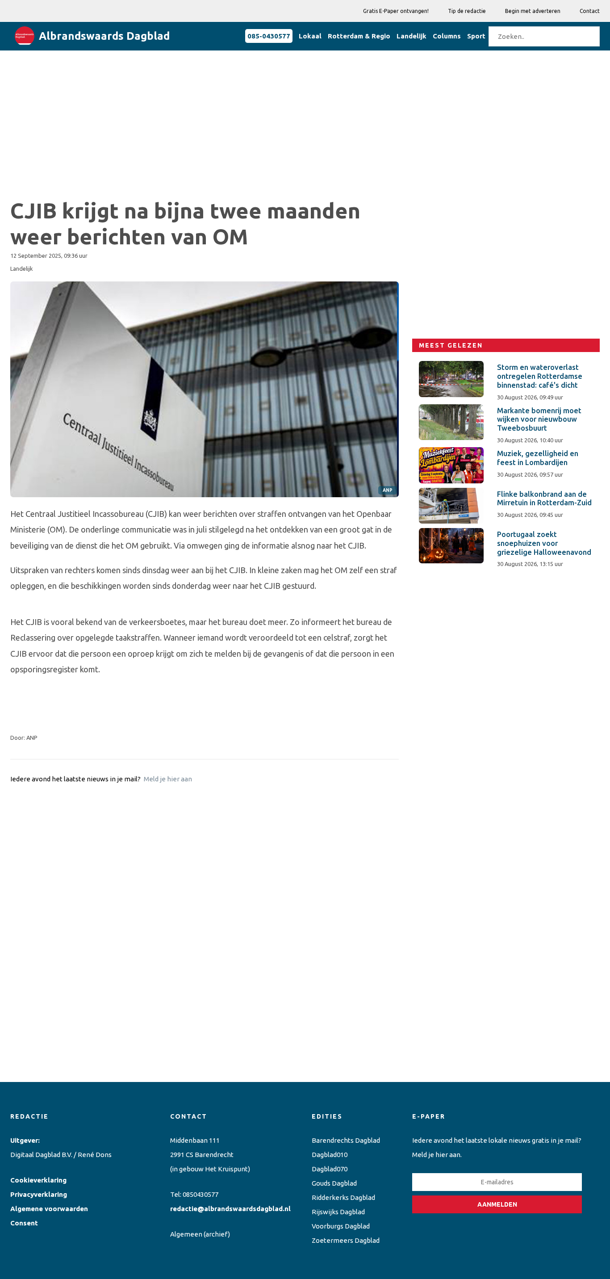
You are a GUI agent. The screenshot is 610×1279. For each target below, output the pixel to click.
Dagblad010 (329, 1154)
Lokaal (310, 36)
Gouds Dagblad (334, 1183)
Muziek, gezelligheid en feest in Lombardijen (537, 457)
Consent (24, 1223)
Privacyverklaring (38, 1194)
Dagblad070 (329, 1169)
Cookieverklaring (38, 1180)
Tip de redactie (467, 11)
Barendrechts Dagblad (346, 1140)
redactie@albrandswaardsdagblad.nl (230, 1208)
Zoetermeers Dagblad (346, 1240)
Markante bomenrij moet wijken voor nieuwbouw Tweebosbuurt (539, 419)
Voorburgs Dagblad (341, 1226)
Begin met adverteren (532, 11)
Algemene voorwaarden (49, 1208)
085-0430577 (268, 36)
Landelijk (411, 36)
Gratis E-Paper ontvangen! (396, 11)
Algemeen (186, 1234)
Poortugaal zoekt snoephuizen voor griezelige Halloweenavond (544, 543)
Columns (447, 36)
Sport (476, 36)
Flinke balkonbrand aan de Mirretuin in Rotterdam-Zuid (544, 498)
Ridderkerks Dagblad (343, 1197)
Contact (590, 11)
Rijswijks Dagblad (338, 1212)
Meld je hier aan (168, 779)
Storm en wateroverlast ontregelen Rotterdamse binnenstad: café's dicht (539, 376)
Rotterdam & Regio (359, 36)
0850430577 (200, 1194)
